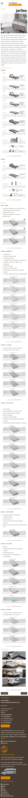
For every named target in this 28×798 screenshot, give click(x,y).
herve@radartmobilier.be (6, 714)
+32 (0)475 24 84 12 (8, 718)
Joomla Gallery (9, 155)
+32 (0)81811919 (6, 716)
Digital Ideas (23, 736)
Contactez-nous (5, 726)
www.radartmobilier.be (6, 722)
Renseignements (5, 777)
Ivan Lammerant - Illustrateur (7, 736)
